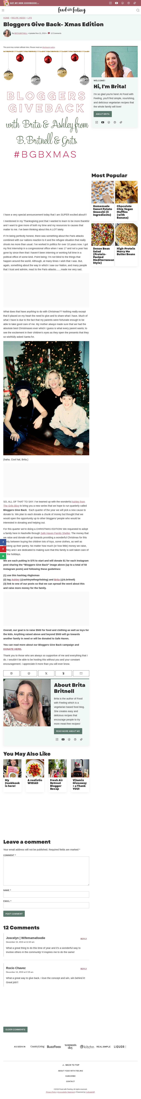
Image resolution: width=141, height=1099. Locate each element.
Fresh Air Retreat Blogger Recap (56, 784)
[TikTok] (135, 3)
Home (6, 18)
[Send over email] (3, 556)
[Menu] (3, 10)
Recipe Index (18, 18)
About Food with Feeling (70, 1071)
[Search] (138, 10)
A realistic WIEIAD (35, 782)
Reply (84, 939)
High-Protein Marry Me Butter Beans (126, 251)
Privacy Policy (51, 1092)
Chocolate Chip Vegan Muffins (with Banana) (125, 212)
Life (30, 18)
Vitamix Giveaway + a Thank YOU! (80, 784)
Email (7, 901)
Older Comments (15, 1029)
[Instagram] (110, 3)
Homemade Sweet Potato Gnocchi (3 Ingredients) (102, 210)
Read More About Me (68, 731)
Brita (57, 579)
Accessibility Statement (66, 1092)
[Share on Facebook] (3, 542)
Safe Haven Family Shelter (55, 533)
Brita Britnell (20, 33)
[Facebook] (123, 3)
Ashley (15, 579)
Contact (70, 1081)
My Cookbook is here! (12, 783)
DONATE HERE (12, 649)
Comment (9, 855)
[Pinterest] (129, 3)
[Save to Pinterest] (3, 549)
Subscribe (70, 1076)
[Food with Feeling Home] (72, 10)
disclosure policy (48, 47)
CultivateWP (90, 1092)
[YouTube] (116, 3)
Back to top (72, 1065)
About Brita (103, 114)
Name (7, 890)
